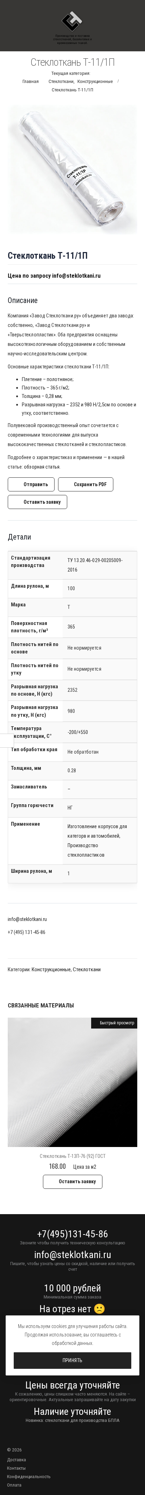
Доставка (16, 1459)
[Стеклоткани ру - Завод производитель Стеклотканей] (72, 28)
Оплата (14, 1485)
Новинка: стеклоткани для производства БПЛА (73, 1420)
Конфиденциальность (29, 1476)
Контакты (16, 1468)
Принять (73, 1360)
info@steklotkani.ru (27, 919)
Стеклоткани (87, 969)
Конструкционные (51, 969)
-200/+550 (78, 732)
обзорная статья (41, 467)
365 (71, 627)
